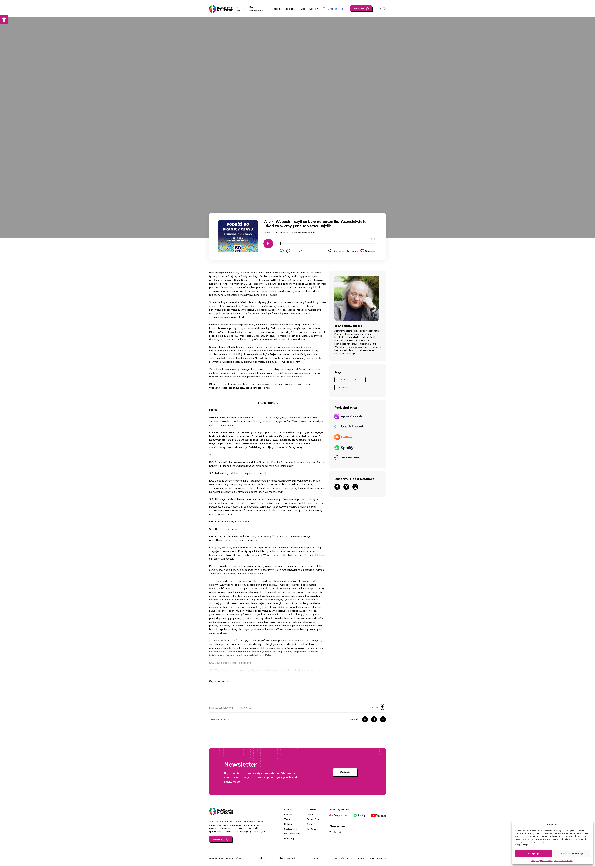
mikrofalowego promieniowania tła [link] (257, 384)
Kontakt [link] (311, 828)
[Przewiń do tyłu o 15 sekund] (282, 251)
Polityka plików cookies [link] (542, 860)
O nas (238, 8)
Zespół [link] (287, 819)
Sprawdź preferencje (572, 853)
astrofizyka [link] (341, 380)
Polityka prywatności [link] (563, 860)
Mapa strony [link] (313, 858)
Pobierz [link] (354, 250)
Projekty (289, 8)
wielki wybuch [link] (342, 387)
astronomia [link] (358, 380)
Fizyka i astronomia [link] (303, 232)
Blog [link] (309, 824)
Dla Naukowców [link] (292, 833)
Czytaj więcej (217, 681)
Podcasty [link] (289, 838)
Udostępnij (338, 250)
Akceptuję (533, 853)
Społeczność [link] (290, 828)
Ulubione (370, 250)
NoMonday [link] (381, 858)
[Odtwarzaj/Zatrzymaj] (268, 243)
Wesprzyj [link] (218, 839)
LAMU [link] (310, 814)
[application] (327, 245)
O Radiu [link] (288, 814)
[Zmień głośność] (301, 251)
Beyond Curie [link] (313, 819)
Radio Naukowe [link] (218, 7)
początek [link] (374, 380)
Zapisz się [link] (345, 772)
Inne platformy (351, 457)
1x (294, 251)
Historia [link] (288, 824)
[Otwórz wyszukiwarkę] (379, 9)
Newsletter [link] (261, 858)
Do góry (374, 707)
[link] (4, 19)
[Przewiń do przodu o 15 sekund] (288, 251)
